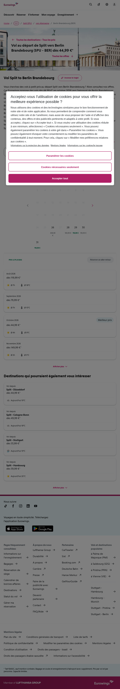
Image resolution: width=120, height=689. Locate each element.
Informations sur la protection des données (30, 145)
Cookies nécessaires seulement (60, 167)
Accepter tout (60, 178)
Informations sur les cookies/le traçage (84, 145)
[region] (60, 138)
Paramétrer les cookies (60, 156)
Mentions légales (58, 145)
